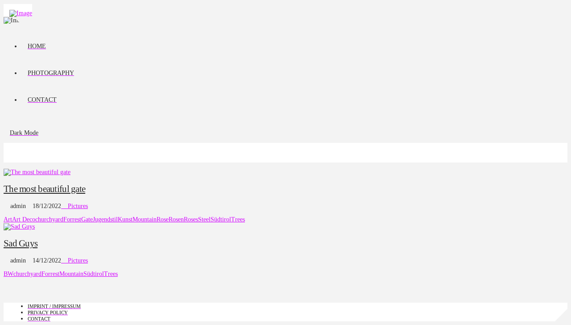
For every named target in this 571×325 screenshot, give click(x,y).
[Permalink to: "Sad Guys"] (19, 226)
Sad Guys (20, 243)
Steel (204, 219)
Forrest (72, 219)
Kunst (125, 219)
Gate (87, 219)
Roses (191, 219)
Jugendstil (105, 219)
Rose (163, 219)
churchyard (49, 219)
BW (8, 274)
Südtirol (221, 219)
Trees (238, 219)
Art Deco (23, 219)
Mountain (144, 219)
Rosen (176, 219)
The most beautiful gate (44, 188)
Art (8, 219)
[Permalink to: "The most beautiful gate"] (37, 172)
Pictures (77, 206)
